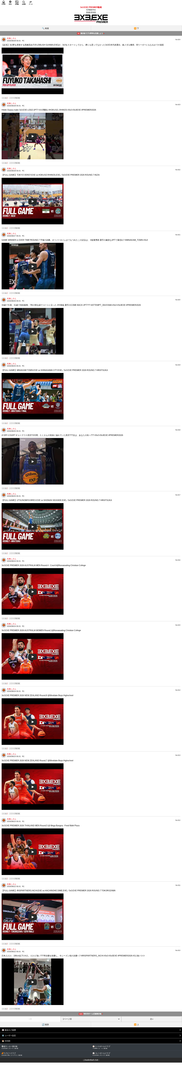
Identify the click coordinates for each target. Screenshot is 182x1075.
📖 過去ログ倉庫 (9, 1030)
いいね (5, 98)
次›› (151, 1019)
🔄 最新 (45, 1025)
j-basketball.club (91, 1060)
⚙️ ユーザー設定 (9, 1035)
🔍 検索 (45, 28)
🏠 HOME (6, 1041)
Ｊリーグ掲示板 (14, 98)
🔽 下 (136, 28)
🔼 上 (136, 1025)
